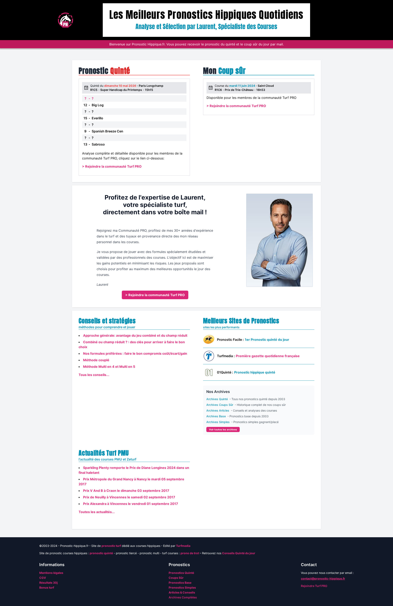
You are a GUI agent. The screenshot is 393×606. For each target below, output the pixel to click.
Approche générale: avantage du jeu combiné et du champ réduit (135, 335)
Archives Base (216, 416)
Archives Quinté (217, 399)
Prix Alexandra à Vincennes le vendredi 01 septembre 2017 (130, 504)
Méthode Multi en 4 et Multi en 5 (109, 367)
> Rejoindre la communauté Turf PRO (112, 166)
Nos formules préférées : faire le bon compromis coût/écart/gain (135, 353)
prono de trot (190, 553)
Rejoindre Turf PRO (314, 586)
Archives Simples (218, 422)
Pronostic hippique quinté (254, 372)
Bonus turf (46, 587)
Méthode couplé (96, 360)
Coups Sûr (176, 577)
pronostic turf (111, 545)
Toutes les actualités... (97, 512)
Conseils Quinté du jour (238, 553)
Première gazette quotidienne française (268, 356)
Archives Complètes (183, 597)
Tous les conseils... (94, 375)
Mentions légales (51, 572)
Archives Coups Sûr (220, 404)
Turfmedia (183, 545)
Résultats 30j (48, 582)
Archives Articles (218, 410)
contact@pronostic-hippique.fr (323, 578)
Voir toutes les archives (223, 429)
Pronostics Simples (182, 587)
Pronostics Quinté (181, 572)
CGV (42, 577)
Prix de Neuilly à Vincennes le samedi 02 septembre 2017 (129, 497)
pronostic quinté (101, 553)
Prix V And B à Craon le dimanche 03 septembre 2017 (126, 491)
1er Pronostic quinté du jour (267, 339)
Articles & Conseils (182, 592)
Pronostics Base (180, 582)
